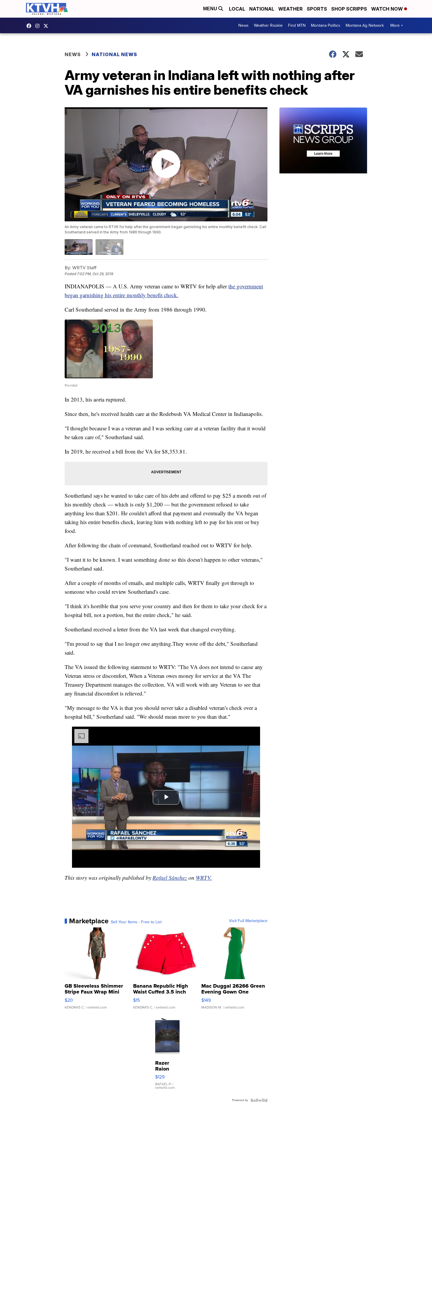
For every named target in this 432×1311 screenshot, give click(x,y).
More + (396, 25)
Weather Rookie (268, 25)
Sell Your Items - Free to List (136, 922)
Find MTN (297, 25)
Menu (210, 8)
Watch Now (387, 9)
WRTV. (204, 877)
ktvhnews (38, 26)
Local (237, 9)
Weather (290, 9)
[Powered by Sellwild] (258, 1100)
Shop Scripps (349, 9)
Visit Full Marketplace (248, 921)
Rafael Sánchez (170, 877)
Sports (317, 9)
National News (114, 54)
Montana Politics (325, 25)
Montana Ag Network (365, 25)
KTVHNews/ (30, 26)
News (243, 25)
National (261, 9)
